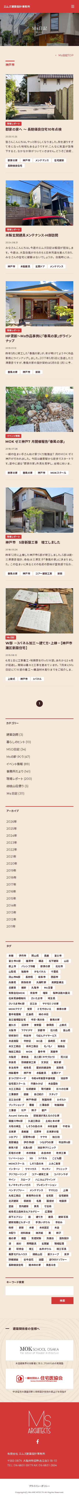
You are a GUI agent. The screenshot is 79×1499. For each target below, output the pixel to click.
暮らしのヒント (15, 742)
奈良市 (33, 992)
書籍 (31, 1104)
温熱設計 (64, 1238)
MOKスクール (58, 472)
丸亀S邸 (27, 1147)
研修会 (20, 1248)
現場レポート (13, 123)
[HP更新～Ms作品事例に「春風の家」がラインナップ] (39, 304)
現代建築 (46, 1088)
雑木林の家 (35, 1264)
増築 (45, 992)
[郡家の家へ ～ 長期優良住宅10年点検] (39, 97)
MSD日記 (12, 749)
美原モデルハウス (18, 1254)
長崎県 (51, 1040)
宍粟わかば (37, 1083)
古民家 (12, 1131)
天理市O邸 (29, 1136)
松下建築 (54, 960)
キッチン (46, 1168)
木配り (12, 1232)
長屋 (46, 955)
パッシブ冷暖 (28, 966)
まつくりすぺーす (17, 1078)
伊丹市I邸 (29, 1142)
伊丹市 (22, 955)
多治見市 (13, 1067)
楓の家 (12, 1238)
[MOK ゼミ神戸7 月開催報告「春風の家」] (39, 409)
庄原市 (37, 1131)
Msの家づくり (15, 757)
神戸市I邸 (31, 1099)
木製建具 (25, 266)
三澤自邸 (44, 1104)
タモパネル (40, 971)
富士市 (58, 955)
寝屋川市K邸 (16, 1120)
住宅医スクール (17, 1083)
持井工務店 (32, 1046)
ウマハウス (30, 1168)
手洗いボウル (42, 1222)
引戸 (23, 1110)
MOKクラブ (15, 1008)
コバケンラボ (61, 1174)
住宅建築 (59, 160)
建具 (50, 1216)
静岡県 (50, 1024)
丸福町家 (41, 982)
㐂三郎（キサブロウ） (44, 1056)
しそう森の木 (37, 1163)
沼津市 (25, 1024)
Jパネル (37, 678)
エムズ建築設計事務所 (17, 6)
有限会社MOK (17, 992)
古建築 (12, 987)
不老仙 (66, 1126)
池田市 (64, 1078)
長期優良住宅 (15, 165)
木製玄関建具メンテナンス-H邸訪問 (32, 235)
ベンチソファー (16, 1190)
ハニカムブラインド (45, 1179)
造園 (41, 1259)
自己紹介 (39, 1094)
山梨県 (12, 971)
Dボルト (61, 1099)
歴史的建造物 (43, 1067)
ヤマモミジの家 (50, 1003)
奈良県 (12, 1062)
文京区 (45, 1062)
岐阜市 (42, 976)
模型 (23, 1238)
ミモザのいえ (44, 1008)
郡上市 (12, 966)
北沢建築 (13, 1200)
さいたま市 (36, 998)
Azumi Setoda (18, 1115)
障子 (33, 1110)
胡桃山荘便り (15, 786)
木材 (62, 1040)
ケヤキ (43, 1136)
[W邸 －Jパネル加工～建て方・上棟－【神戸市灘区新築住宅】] (39, 611)
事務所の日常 (33, 1195)
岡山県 (35, 955)
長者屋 (25, 1131)
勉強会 (61, 1046)
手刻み (59, 1222)
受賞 (29, 1008)
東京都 (57, 1062)
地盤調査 (59, 1104)
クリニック (61, 1168)
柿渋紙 (39, 1232)
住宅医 (49, 1195)
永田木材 (46, 1152)
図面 (26, 1094)
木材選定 (44, 1227)
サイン (12, 1179)
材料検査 (25, 1232)
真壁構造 (13, 1142)
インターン (14, 1168)
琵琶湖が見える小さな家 (46, 1115)
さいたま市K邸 (16, 1003)
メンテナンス (42, 160)
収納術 (27, 1200)
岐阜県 (27, 1067)
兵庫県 (12, 982)
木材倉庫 (52, 1126)
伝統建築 (31, 1088)
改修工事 (61, 1152)
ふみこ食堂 (54, 1163)
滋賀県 (60, 1067)
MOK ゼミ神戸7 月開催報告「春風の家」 (35, 442)
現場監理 (59, 1243)
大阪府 (12, 1056)
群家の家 (12, 472)
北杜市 (59, 966)
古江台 (33, 1003)
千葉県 (54, 971)
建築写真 (63, 1216)
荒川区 (64, 1056)
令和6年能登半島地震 (43, 1078)
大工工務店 (15, 1088)
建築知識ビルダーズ (19, 1222)
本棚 (11, 955)
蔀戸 (44, 1110)
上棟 (65, 1190)
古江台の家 (15, 1099)
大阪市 (12, 1030)
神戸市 (26, 160)
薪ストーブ (53, 1254)
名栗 (38, 1200)
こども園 (56, 1158)
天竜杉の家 (15, 1152)
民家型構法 (57, 982)
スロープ (25, 1179)
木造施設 (13, 1040)
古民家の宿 (52, 1131)
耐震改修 (47, 1099)
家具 (36, 1206)
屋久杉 (12, 1024)
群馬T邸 (13, 1147)
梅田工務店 (15, 1051)
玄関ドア (40, 266)
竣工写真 (61, 1248)
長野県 (29, 976)
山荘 (66, 960)
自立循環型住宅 (17, 1019)
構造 (41, 960)
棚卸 (23, 987)
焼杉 (18, 1243)
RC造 (39, 1040)
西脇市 (54, 976)
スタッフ (53, 1094)
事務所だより (15, 771)
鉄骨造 (25, 1056)
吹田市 (27, 1035)
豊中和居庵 (15, 1014)
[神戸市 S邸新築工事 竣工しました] (39, 510)
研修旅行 (13, 1035)
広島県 (29, 1014)
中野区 (27, 1040)
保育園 (37, 1024)
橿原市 (29, 960)
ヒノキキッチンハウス (20, 1184)
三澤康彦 (13, 1094)
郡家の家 (12, 160)
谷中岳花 (28, 1259)
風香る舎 (51, 1264)
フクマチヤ (26, 1030)
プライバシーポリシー (39, 1486)
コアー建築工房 (43, 573)
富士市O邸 (15, 960)
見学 (66, 1254)
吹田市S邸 (64, 1142)
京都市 (41, 1030)
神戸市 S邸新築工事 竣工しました (33, 542)
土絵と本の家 (53, 1120)
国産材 (50, 1200)
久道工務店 (34, 1120)
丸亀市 (35, 987)
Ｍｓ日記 (11, 637)
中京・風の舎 (38, 1019)
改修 (11, 1227)
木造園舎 (53, 1083)
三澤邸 (12, 1110)
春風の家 (12, 372)
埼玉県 (51, 998)
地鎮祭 (63, 1200)
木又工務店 (15, 1046)
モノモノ (48, 1046)
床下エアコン (16, 1216)
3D (31, 1158)
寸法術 (47, 1206)
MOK (29, 1051)
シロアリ (13, 1136)
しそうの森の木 (34, 1126)
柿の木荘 (44, 1014)
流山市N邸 (14, 976)
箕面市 (54, 1051)
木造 (56, 1227)
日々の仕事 (62, 1088)
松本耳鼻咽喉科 (17, 998)
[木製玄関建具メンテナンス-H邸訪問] (39, 203)
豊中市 (41, 1051)
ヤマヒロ (53, 1190)
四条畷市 (13, 1072)
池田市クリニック (46, 1147)
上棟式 (11, 678)
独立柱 (56, 1136)
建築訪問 (12, 734)
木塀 (31, 1227)
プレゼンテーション (46, 1184)
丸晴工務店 (15, 1195)
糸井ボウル (45, 1248)
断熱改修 (26, 982)
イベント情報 (13, 436)
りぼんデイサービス (46, 1035)
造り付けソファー (58, 1259)
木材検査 (31, 1152)
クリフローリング (17, 1174)
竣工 (31, 1248)
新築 (37, 372)
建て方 (39, 1216)
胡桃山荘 (37, 1254)
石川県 (54, 1030)
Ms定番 (48, 987)
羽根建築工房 (28, 1062)
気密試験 (36, 1238)
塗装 (11, 1206)
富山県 (66, 1030)
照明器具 (31, 1243)
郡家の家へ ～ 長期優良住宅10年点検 (34, 129)
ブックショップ (16, 1104)
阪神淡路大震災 (61, 992)
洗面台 (50, 1238)
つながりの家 (46, 1142)
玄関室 (45, 1243)
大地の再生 (15, 1126)
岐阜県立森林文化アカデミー (24, 1211)
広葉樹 (48, 1211)
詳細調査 (13, 1259)
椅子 (58, 1232)
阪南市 (25, 971)
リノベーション (16, 1158)
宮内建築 (24, 1206)
